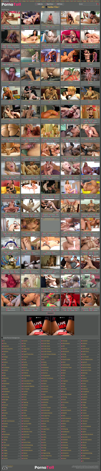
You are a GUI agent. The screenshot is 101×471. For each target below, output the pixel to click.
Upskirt (90, 431)
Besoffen (11, 394)
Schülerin (90, 343)
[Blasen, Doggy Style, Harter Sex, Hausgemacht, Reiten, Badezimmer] (50, 262)
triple (16, 1)
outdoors (44, 1)
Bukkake (11, 426)
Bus (11, 429)
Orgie (70, 383)
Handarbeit (85, 178)
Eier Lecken (31, 370)
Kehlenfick (15, 235)
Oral (70, 378)
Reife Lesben (70, 421)
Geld (31, 439)
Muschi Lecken (70, 359)
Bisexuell (11, 405)
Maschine (51, 458)
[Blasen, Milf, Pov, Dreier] (70, 111)
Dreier (76, 120)
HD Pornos (59, 4)
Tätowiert (95, 310)
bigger (84, 1)
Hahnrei (51, 364)
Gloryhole (31, 455)
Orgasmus (70, 381)
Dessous (72, 28)
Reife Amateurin (70, 418)
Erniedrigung (31, 375)
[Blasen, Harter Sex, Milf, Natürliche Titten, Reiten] (90, 187)
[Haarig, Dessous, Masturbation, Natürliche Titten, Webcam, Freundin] (50, 36)
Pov (73, 120)
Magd (51, 450)
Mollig (70, 354)
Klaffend (51, 405)
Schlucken (70, 442)
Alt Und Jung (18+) (67, 235)
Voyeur (53, 26)
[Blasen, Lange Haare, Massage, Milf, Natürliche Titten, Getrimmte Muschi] (30, 130)
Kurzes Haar (51, 421)
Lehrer (51, 442)
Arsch (11, 364)
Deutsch (31, 340)
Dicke (85, 45)
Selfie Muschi (90, 348)
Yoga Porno (90, 450)
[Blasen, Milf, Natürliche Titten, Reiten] (50, 168)
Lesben (17, 26)
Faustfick (12, 26)
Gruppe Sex (75, 178)
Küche (51, 423)
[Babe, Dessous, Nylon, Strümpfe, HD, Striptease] (90, 111)
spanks (53, 1)
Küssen (90, 253)
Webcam (55, 47)
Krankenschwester (51, 413)
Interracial (72, 141)
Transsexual (90, 415)
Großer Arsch (51, 346)
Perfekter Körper (70, 394)
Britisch (11, 418)
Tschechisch (90, 418)
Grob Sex (31, 458)
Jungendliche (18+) (55, 235)
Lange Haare (30, 139)
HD (90, 122)
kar (88, 1)
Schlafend (70, 439)
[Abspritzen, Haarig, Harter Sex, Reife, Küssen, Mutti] (90, 243)
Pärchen (16, 271)
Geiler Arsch (31, 434)
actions (67, 1)
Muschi (8, 28)
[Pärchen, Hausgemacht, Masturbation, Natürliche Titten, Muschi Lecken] (30, 262)
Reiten (14, 178)
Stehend (90, 378)
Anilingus (11, 356)
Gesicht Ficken (31, 442)
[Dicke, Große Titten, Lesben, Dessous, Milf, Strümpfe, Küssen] (90, 36)
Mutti (93, 159)
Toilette (90, 410)
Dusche (31, 362)
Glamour (31, 453)
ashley (57, 1)
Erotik (31, 378)
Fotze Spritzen (31, 418)
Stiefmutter (90, 381)
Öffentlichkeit (90, 458)
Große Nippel (51, 340)
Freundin (31, 426)
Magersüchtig (51, 453)
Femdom (31, 394)
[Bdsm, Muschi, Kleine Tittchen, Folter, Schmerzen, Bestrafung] (10, 36)
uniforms (97, 1)
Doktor (31, 351)
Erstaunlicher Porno (31, 381)
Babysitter (11, 378)
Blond (11, 410)
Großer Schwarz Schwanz (73, 139)
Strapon (90, 386)
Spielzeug (89, 159)
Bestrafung (16, 47)
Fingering (45, 139)
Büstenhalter (96, 216)
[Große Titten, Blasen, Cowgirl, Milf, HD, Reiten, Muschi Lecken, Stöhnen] (10, 168)
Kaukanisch (51, 399)
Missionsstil (70, 351)
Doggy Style (26, 28)
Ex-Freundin (31, 389)
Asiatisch (27, 158)
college (23, 1)
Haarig (44, 45)
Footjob (31, 415)
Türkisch (90, 423)
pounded (32, 1)
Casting (11, 439)
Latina (51, 434)
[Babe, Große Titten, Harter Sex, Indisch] (10, 55)
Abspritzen (37, 26)
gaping (12, 1)
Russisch (70, 434)
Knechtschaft (51, 410)
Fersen (66, 28)
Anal (86, 26)
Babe (5, 64)
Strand (90, 383)
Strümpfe (95, 47)
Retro (70, 426)
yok (75, 1)
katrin (48, 1)
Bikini (11, 402)
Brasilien (11, 413)
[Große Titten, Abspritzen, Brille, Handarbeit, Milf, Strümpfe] (10, 187)
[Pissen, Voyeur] (50, 17)
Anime (11, 359)
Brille (18, 195)
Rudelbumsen (70, 431)
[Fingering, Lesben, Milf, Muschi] (10, 281)
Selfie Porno (90, 351)
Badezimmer (35, 47)
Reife (91, 139)
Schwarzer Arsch (70, 450)
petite (92, 1)
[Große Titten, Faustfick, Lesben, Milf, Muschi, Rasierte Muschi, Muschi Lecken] (10, 17)
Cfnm (11, 442)
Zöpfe (90, 455)
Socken (90, 354)
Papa (70, 386)
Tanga (90, 405)
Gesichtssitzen (46, 66)
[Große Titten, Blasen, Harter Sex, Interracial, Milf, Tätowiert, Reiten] (90, 299)
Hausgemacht (6, 272)
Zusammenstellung (90, 453)
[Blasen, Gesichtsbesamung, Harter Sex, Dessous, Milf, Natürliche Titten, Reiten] (10, 205)
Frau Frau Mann (8, 159)
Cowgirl (17, 177)
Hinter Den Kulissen (30, 177)
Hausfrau (51, 372)
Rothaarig (70, 429)
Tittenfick (57, 64)
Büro (11, 431)
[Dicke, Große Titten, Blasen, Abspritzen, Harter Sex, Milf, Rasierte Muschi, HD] (50, 281)
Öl (90, 461)
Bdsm (4, 45)
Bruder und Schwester (11, 421)
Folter (4, 47)
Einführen (31, 372)
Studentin (90, 397)
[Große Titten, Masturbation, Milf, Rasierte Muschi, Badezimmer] (30, 36)
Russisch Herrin (70, 437)
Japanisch (31, 159)
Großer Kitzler (51, 348)
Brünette (11, 423)
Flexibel (31, 410)
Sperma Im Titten (90, 370)
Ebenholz (74, 159)
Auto (11, 372)
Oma (70, 375)
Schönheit (90, 340)
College (11, 450)
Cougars (11, 453)
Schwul (31, 64)
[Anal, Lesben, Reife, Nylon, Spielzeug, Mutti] (90, 149)
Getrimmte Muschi (74, 197)
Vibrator (90, 442)
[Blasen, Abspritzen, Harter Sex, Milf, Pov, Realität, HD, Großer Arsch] (70, 299)
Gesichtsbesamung (34, 28)
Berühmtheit (11, 391)
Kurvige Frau (51, 415)
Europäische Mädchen (31, 386)
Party (70, 391)
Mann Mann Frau (51, 455)
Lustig (51, 447)
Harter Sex (86, 28)
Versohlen (90, 437)
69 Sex (11, 343)
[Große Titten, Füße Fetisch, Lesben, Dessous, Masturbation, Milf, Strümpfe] (30, 187)
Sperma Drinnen (33, 158)
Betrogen (11, 399)
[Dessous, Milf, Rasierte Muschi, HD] (70, 205)
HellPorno (18, 11)
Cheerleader (11, 445)
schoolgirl (38, 1)
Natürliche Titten (48, 47)
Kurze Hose (51, 418)
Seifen (90, 346)
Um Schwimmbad (90, 426)
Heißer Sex (40, 4)
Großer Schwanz (51, 351)
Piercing (70, 397)
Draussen (57, 141)
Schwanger (70, 447)
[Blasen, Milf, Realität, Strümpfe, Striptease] (10, 130)
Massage (92, 28)
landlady (62, 1)
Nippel (70, 370)
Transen (90, 413)
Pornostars (70, 402)
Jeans (51, 394)
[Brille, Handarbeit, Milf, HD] (90, 281)
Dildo (31, 346)
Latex (51, 431)
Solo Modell (90, 356)
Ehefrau (31, 367)
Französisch (31, 421)
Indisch (11, 66)
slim (20, 1)
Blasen (31, 26)
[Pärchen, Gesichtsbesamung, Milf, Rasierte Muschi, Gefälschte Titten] (90, 262)
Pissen (48, 26)
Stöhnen (90, 399)
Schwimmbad (70, 455)
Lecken (51, 437)
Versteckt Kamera (90, 439)
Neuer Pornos (50, 4)
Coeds (11, 447)
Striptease (95, 122)
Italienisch (51, 389)
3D (11, 340)
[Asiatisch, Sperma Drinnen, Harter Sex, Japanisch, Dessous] (30, 149)
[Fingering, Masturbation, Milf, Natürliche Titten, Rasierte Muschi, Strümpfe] (50, 205)
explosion (79, 1)
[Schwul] (30, 55)
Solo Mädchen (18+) (90, 359)
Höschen (84, 216)
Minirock (70, 348)
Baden (11, 381)
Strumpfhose (90, 391)
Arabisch (11, 362)
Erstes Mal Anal (31, 383)
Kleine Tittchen (15, 45)
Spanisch (90, 362)
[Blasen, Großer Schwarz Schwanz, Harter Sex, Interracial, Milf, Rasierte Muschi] (70, 130)
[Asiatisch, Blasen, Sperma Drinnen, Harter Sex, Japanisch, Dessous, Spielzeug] (50, 243)
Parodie (70, 389)
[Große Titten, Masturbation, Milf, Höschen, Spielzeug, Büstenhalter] (90, 205)
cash (72, 1)
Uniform (90, 429)
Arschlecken (11, 367)
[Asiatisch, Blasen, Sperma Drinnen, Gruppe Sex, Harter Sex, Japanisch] (30, 243)
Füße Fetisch (35, 195)
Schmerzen (10, 47)
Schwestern (70, 453)
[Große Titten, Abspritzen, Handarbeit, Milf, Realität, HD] (90, 168)
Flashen (31, 407)
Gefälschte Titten (55, 66)
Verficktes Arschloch (90, 434)
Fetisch (31, 399)
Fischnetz (31, 405)
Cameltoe (11, 437)
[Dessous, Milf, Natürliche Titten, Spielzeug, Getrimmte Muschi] (70, 187)
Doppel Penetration (11, 310)
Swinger (90, 402)
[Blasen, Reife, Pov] (90, 130)
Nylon (52, 64)
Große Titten (6, 26)
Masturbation (33, 45)
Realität (12, 139)
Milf (5, 28)
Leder (51, 439)
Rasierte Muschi (15, 28)
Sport (90, 375)
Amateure (9, 158)
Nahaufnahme (74, 26)
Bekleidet (11, 389)
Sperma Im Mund (90, 367)
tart (28, 1)
